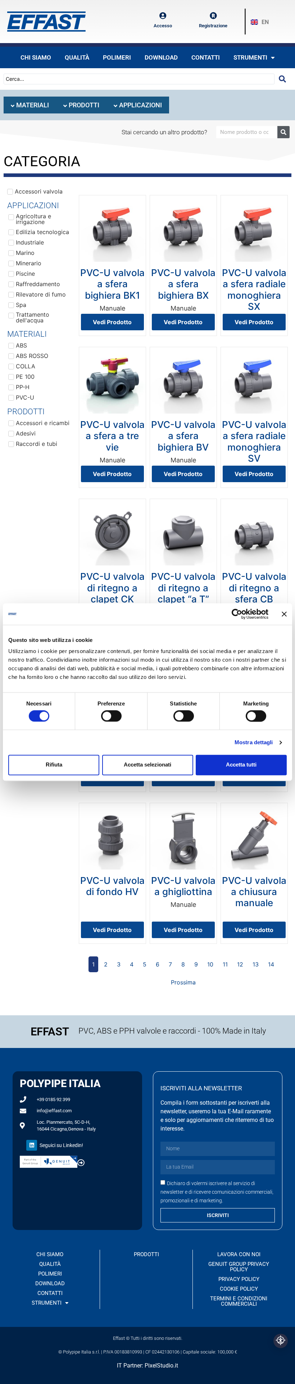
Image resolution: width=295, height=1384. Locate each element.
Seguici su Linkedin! (61, 1145)
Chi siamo (36, 57)
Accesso (163, 25)
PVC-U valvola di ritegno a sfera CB (254, 587)
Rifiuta (54, 765)
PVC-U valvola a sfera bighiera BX (183, 283)
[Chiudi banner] (284, 613)
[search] (282, 79)
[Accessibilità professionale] (280, 1341)
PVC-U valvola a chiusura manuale (254, 891)
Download (161, 57)
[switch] (111, 716)
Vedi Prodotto (112, 322)
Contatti (205, 57)
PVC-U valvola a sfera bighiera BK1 (112, 283)
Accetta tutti (241, 765)
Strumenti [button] (250, 57)
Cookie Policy (239, 1289)
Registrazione (213, 25)
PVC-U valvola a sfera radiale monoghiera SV (254, 441)
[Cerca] (283, 132)
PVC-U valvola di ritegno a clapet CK (112, 587)
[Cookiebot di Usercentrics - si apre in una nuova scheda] (236, 614)
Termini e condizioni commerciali (238, 1301)
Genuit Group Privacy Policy (238, 1267)
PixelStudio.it (161, 1365)
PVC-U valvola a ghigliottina (183, 886)
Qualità (77, 57)
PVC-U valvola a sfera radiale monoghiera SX (254, 289)
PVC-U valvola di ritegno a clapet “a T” (183, 587)
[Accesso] (163, 15)
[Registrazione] (213, 15)
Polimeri (117, 57)
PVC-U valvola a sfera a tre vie (112, 435)
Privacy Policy (238, 1279)
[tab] (30, 105)
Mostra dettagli (254, 742)
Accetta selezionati (147, 765)
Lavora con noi (238, 1254)
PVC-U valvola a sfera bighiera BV (183, 435)
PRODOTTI (146, 1254)
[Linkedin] (31, 1145)
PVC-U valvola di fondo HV (112, 886)
